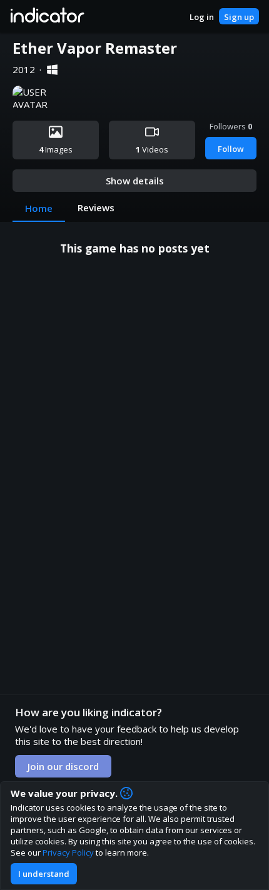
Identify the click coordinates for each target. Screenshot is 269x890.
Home (39, 208)
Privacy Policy (68, 852)
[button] (46, 16)
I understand (43, 873)
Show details (135, 180)
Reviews (96, 207)
